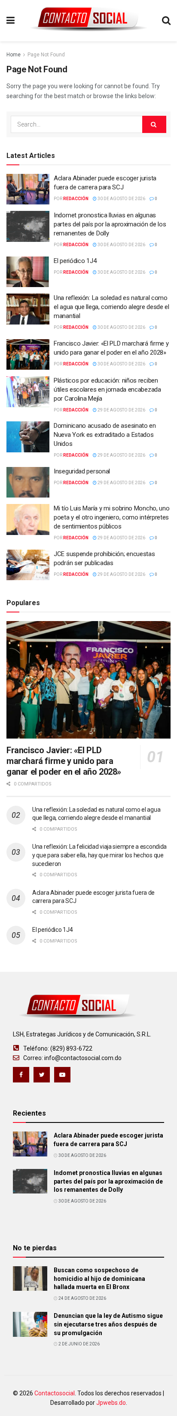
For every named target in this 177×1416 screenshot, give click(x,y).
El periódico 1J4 (75, 261)
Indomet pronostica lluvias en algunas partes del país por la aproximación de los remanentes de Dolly (110, 224)
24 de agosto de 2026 (82, 1298)
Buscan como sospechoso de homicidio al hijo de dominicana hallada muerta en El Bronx (99, 1278)
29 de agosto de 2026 (121, 410)
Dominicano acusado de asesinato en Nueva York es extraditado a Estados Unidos (105, 435)
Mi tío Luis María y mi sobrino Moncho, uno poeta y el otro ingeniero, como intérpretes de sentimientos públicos (111, 517)
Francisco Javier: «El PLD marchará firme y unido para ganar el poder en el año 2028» (63, 761)
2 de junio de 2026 (79, 1344)
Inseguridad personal (82, 471)
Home (13, 55)
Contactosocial (54, 1393)
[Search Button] (154, 124)
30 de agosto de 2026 (121, 198)
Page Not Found (46, 55)
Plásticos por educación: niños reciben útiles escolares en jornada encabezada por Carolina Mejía (107, 389)
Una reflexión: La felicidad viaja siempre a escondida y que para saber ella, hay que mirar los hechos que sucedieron (99, 855)
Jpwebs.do (111, 1402)
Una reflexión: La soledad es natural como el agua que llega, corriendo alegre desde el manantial (111, 307)
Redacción (75, 198)
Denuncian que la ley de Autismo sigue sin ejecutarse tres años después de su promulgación (108, 1324)
